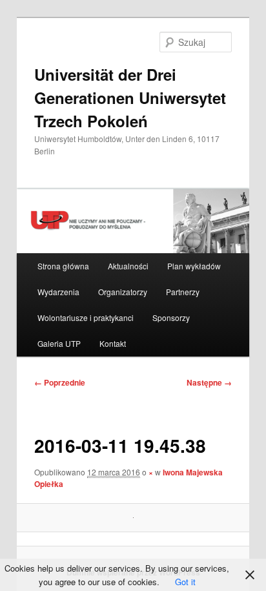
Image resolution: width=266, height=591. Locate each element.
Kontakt (112, 343)
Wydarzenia (58, 291)
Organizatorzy (122, 291)
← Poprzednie (59, 382)
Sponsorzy (171, 317)
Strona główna (63, 265)
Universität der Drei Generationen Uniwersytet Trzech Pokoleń (130, 97)
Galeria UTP (59, 343)
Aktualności (128, 265)
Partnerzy (183, 291)
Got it (185, 581)
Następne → (209, 382)
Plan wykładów (194, 265)
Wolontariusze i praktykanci (85, 317)
